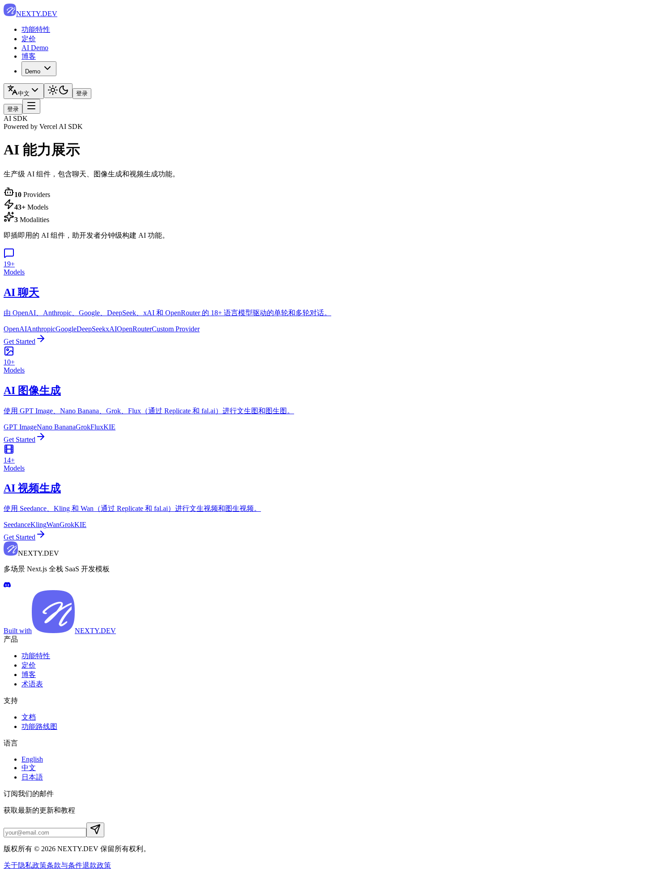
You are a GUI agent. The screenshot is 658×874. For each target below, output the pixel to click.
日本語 (32, 777)
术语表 (32, 684)
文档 (28, 717)
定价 (28, 39)
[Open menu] (31, 106)
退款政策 (96, 865)
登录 (82, 93)
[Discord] (7, 586)
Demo (32, 71)
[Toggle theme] (58, 90)
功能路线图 (39, 726)
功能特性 (35, 29)
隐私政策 (32, 865)
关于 (11, 865)
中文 (28, 767)
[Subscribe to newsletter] (95, 830)
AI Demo (34, 47)
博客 (28, 56)
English (32, 759)
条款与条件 (64, 865)
